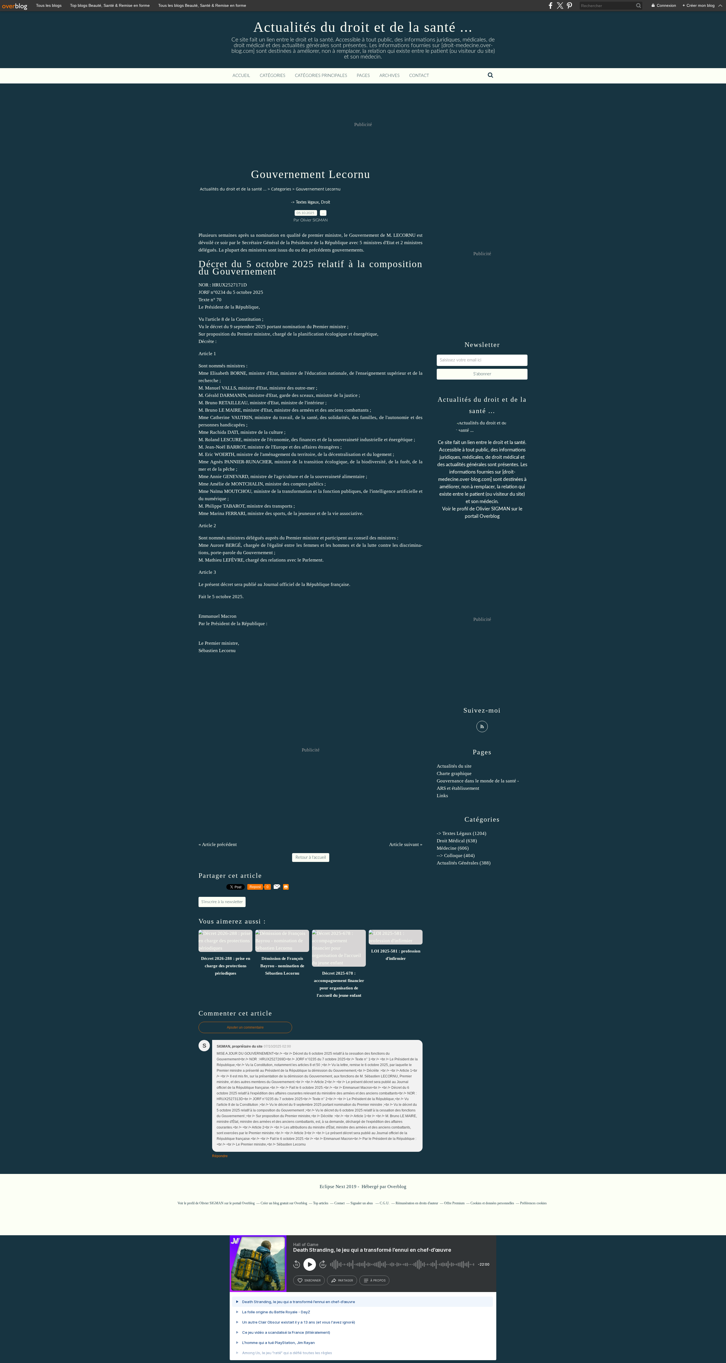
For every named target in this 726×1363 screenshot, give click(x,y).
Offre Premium (454, 1203)
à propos (377, 1280)
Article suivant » (406, 844)
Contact (419, 76)
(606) (453, 848)
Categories (281, 189)
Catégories (272, 76)
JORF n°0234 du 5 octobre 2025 (231, 292)
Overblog (396, 1186)
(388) (464, 863)
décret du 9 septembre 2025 (238, 326)
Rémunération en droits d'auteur (417, 1203)
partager (345, 1280)
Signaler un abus (362, 1203)
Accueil (241, 76)
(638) (457, 840)
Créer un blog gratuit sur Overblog (284, 1203)
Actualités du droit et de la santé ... (363, 27)
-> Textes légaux (305, 202)
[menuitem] (241, 75)
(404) (456, 855)
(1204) (461, 833)
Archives (389, 76)
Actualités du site (454, 766)
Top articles (320, 1203)
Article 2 (207, 525)
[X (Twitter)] (560, 5)
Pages (363, 76)
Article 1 (207, 353)
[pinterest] (569, 5)
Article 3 (207, 572)
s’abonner (312, 1280)
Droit (325, 202)
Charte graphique (454, 773)
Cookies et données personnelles (492, 1203)
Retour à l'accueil (311, 857)
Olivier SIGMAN (493, 508)
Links (442, 795)
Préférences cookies (533, 1203)
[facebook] (550, 5)
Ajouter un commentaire (245, 1027)
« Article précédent (218, 844)
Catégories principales (321, 76)
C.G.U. (385, 1203)
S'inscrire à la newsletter (222, 902)
